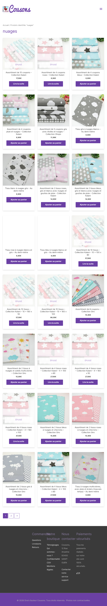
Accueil (6, 25)
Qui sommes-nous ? (51, 552)
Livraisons (36, 544)
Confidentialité (53, 559)
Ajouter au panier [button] (88, 84)
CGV (49, 562)
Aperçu (18, 68)
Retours (35, 547)
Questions (36, 540)
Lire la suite (18, 84)
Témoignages (53, 545)
